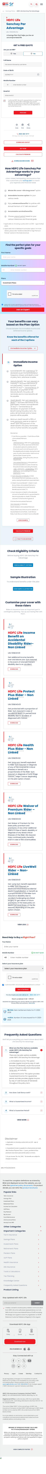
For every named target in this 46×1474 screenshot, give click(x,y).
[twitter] (24, 1361)
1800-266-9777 (35, 995)
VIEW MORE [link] (22, 1120)
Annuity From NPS (9, 1222)
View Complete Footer (21, 1449)
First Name (5, 252)
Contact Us (38, 1373)
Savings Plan (7, 1198)
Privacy (6, 1373)
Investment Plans (9, 1201)
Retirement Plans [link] (11, 1248)
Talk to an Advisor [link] (24, 539)
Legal (13, 1373)
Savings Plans (10, 11)
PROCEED (23, 113)
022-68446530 (23, 1384)
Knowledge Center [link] (11, 1280)
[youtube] (29, 1361)
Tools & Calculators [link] (12, 1271)
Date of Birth (9, 70)
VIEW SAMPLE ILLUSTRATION (23, 589)
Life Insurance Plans (10, 1220)
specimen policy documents (21, 1185)
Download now (19, 1341)
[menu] (41, 4)
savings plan (27, 181)
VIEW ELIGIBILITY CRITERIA (23, 565)
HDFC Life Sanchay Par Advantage (28, 11)
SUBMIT (37, 1303)
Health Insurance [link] (11, 1262)
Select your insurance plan (12, 964)
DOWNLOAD (14, 669)
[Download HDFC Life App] (24, 1348)
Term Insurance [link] (10, 1235)
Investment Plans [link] (11, 1244)
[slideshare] (19, 1366)
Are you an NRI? (9, 50)
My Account (7, 1214)
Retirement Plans (9, 1204)
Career (21, 1373)
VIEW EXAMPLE (23, 520)
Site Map (28, 1373)
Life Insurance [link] (9, 1267)
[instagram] (13, 1366)
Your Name (6, 942)
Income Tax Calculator (10, 1206)
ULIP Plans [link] (8, 1258)
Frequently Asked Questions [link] (15, 1285)
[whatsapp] (24, 1366)
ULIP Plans (7, 1209)
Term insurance (8, 1196)
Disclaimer (11, 1139)
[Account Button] (36, 4)
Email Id (7, 91)
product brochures (30, 1188)
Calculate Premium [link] (23, 154)
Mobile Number (9, 80)
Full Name (7, 60)
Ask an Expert (23, 309)
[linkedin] (19, 1361)
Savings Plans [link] (9, 1239)
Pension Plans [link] (9, 1253)
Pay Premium (7, 1212)
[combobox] (17, 1303)
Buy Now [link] (23, 149)
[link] (3, 11)
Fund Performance (9, 1217)
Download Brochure (22, 161)
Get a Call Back (23, 989)
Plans (3, 278)
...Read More (31, 1003)
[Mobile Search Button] (31, 4)
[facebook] (13, 1361)
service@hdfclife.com (10, 1384)
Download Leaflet (23, 142)
